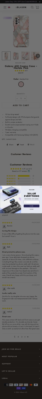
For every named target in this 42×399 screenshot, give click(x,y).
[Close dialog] (41, 187)
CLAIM (31, 205)
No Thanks (31, 209)
